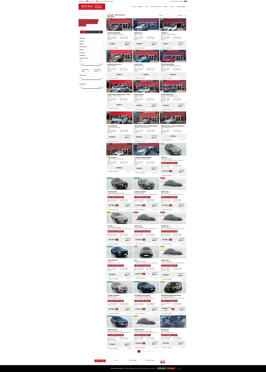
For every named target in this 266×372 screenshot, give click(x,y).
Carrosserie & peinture (155, 6)
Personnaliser (179, 368)
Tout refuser (171, 368)
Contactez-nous (82, 1)
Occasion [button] (99, 31)
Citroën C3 (81, 22)
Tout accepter (161, 368)
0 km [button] (91, 31)
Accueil (134, 6)
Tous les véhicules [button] (84, 32)
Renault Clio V (95, 20)
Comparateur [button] (180, 6)
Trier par (161, 15)
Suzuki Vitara (82, 25)
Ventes (146, 6)
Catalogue (140, 6)
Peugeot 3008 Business (84, 20)
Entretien (165, 6)
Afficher (180, 15)
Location (172, 6)
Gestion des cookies (150, 360)
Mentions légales (133, 360)
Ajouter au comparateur (113, 47)
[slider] (81, 65)
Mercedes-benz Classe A (91, 22)
